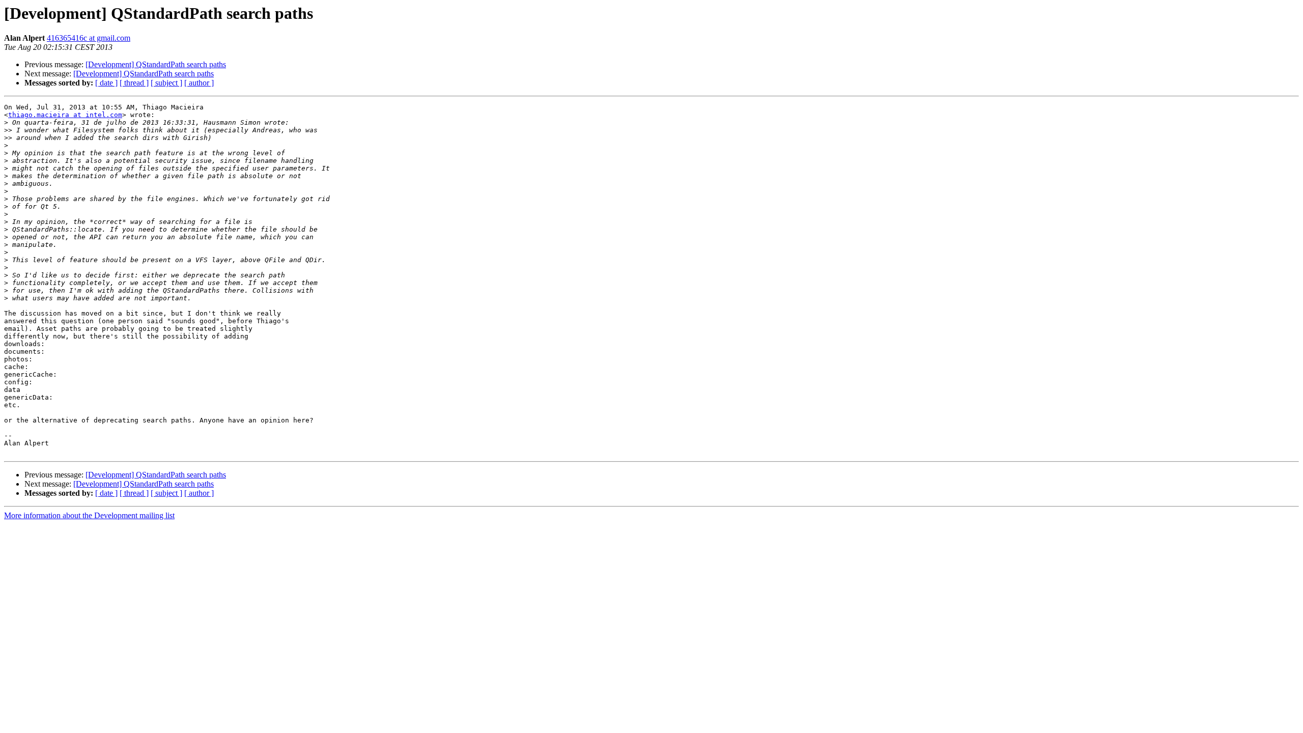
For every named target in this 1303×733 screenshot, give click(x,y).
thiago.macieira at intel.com (65, 115)
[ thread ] (134, 82)
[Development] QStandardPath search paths (156, 64)
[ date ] (106, 82)
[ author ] (199, 82)
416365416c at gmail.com (88, 38)
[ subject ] (166, 82)
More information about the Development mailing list (89, 515)
